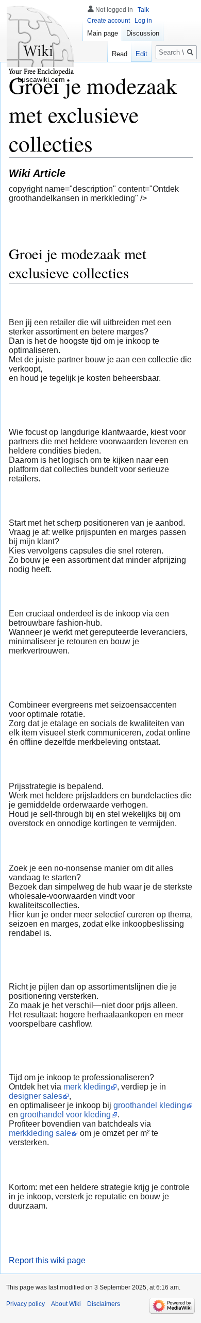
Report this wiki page (47, 1260)
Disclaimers (103, 1304)
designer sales (35, 1096)
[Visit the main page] (41, 41)
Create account (108, 20)
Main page (102, 33)
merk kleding (86, 1086)
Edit (141, 54)
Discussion (142, 33)
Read (119, 54)
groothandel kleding (149, 1105)
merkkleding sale (40, 1133)
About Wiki (66, 1304)
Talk (143, 9)
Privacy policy (25, 1304)
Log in (143, 20)
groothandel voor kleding (65, 1114)
